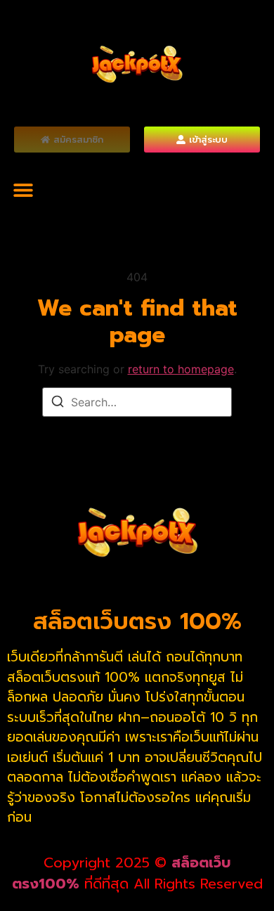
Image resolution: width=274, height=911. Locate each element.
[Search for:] (137, 402)
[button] (23, 189)
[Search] (57, 403)
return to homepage (181, 369)
